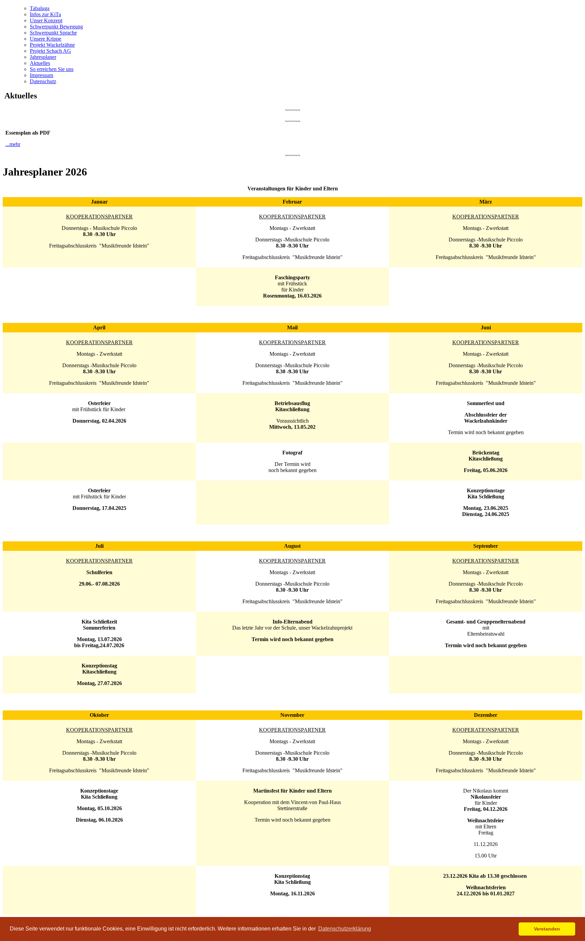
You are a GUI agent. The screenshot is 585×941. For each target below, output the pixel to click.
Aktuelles (40, 63)
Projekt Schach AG (50, 51)
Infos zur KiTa (45, 14)
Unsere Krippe (45, 39)
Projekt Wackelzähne (52, 45)
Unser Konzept (46, 20)
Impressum (41, 75)
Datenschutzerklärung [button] (344, 929)
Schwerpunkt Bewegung (56, 26)
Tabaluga (39, 8)
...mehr (12, 144)
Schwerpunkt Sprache (53, 33)
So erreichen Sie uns (51, 69)
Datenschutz (43, 81)
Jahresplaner (43, 57)
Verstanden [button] (547, 929)
